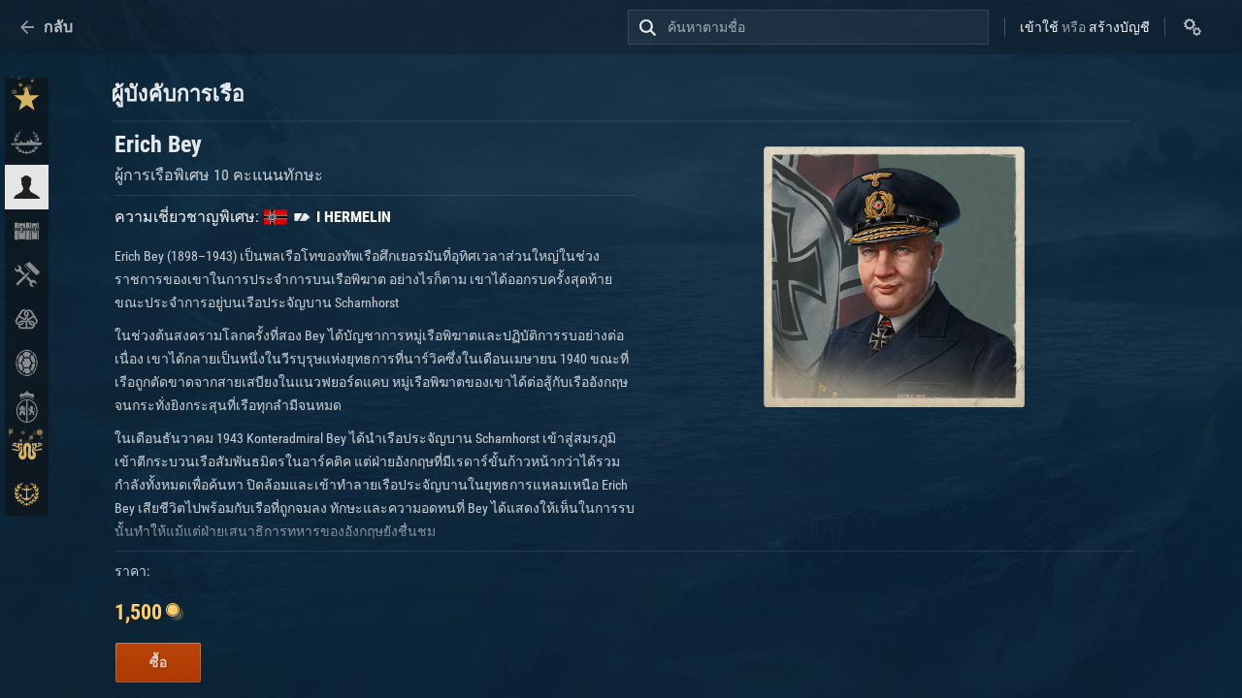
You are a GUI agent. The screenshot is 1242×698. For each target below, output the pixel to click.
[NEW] (27, 99)
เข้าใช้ (1039, 27)
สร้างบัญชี (1119, 27)
